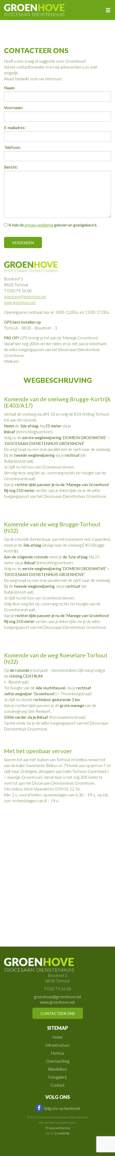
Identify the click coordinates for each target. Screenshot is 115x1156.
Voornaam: (13, 108)
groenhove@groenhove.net (25, 296)
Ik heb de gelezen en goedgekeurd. (52, 225)
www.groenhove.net (20, 302)
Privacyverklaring (57, 1128)
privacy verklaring (39, 225)
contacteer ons (57, 1013)
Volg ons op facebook (62, 1108)
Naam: (9, 88)
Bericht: (11, 167)
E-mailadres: (15, 128)
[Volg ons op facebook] (39, 1108)
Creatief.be (62, 1133)
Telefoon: (12, 147)
